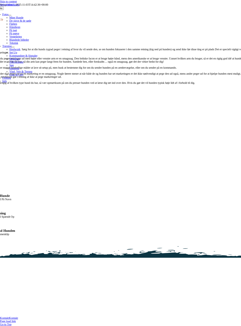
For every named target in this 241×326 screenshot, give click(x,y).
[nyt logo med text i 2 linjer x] (63, 300)
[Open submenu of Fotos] (9, 15)
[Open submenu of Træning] (13, 47)
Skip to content (8, 1)
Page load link (8, 321)
